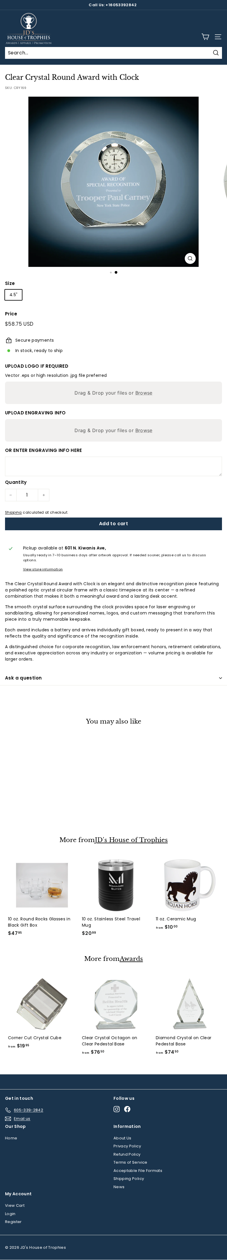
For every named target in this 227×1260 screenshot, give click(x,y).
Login (10, 1214)
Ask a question (23, 678)
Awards (131, 959)
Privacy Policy (127, 1146)
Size (10, 283)
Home (11, 1138)
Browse (144, 393)
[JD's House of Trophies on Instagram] (117, 1109)
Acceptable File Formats (138, 1170)
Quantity (16, 482)
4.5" (13, 295)
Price (11, 314)
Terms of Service (130, 1162)
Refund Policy (127, 1154)
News (119, 1187)
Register (13, 1222)
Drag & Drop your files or (113, 393)
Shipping (13, 512)
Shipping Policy (129, 1178)
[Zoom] (190, 258)
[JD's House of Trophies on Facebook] (127, 1109)
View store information (43, 569)
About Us (123, 1138)
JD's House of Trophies (131, 840)
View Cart (15, 1205)
